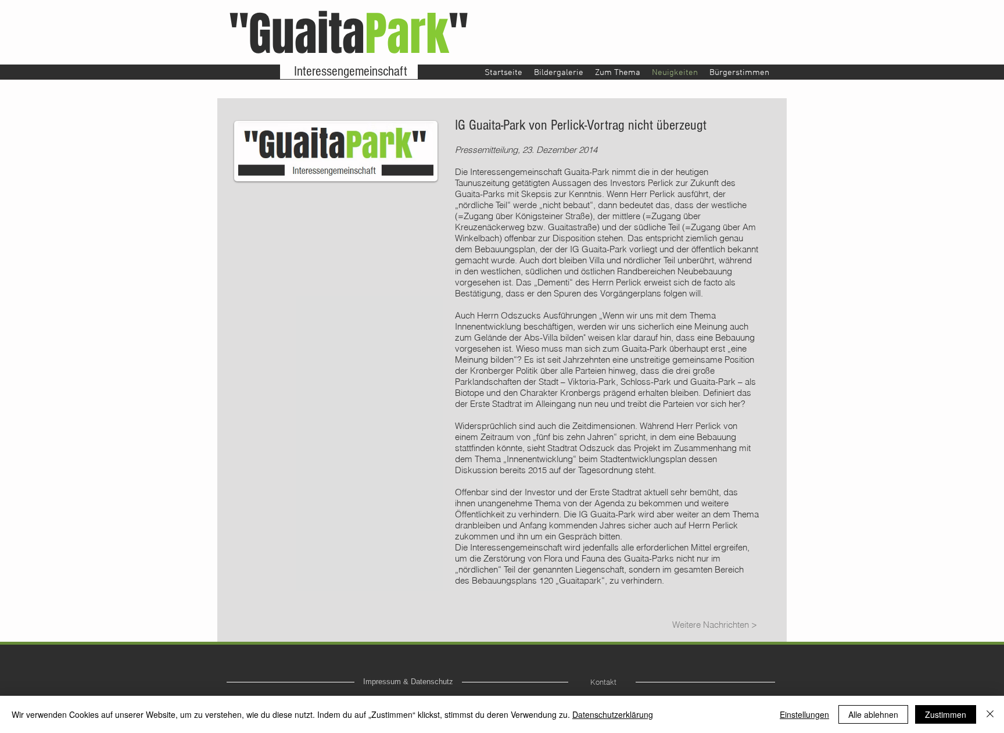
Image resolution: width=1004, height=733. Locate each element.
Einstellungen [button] (804, 714)
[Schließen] (990, 714)
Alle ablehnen (873, 714)
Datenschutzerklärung (612, 714)
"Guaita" (348, 34)
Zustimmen (945, 714)
